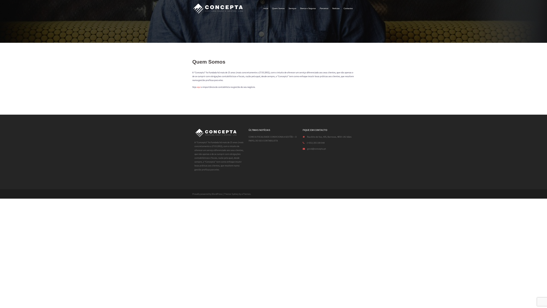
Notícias (336, 8)
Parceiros (324, 8)
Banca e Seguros (308, 8)
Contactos (348, 8)
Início (265, 8)
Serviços (292, 8)
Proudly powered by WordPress (207, 194)
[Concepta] (218, 8)
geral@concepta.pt (316, 148)
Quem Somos (278, 8)
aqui (199, 87)
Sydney (235, 194)
